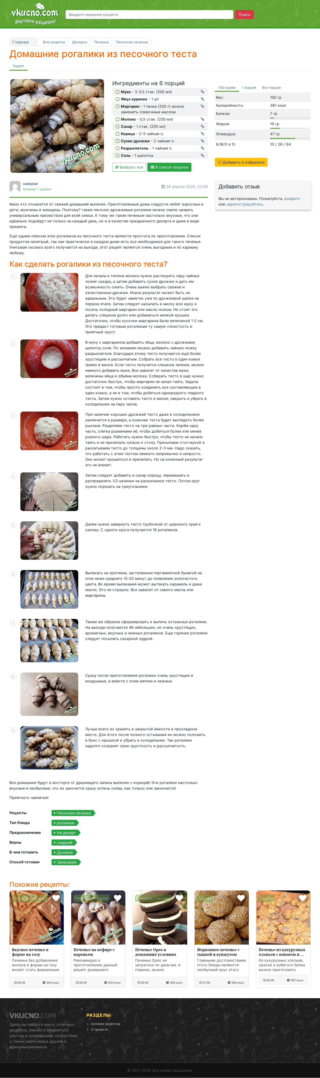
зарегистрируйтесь (245, 204)
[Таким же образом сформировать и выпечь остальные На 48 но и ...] (49, 640)
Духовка (65, 852)
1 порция (249, 87)
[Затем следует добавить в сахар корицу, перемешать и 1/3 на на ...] (49, 491)
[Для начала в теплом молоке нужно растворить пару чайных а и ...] (49, 292)
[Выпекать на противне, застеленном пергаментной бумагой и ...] (49, 589)
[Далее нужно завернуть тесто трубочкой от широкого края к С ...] (49, 540)
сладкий (64, 842)
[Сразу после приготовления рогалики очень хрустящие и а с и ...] (49, 694)
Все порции (271, 87)
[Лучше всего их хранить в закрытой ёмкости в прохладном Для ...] (49, 747)
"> (283, 972)
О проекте (99, 1029)
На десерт (66, 832)
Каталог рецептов (105, 1023)
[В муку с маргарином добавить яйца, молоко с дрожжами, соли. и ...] (49, 358)
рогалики (65, 822)
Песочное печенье (74, 813)
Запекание (66, 862)
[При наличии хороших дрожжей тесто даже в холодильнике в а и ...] (49, 431)
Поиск (244, 14)
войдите (292, 198)
